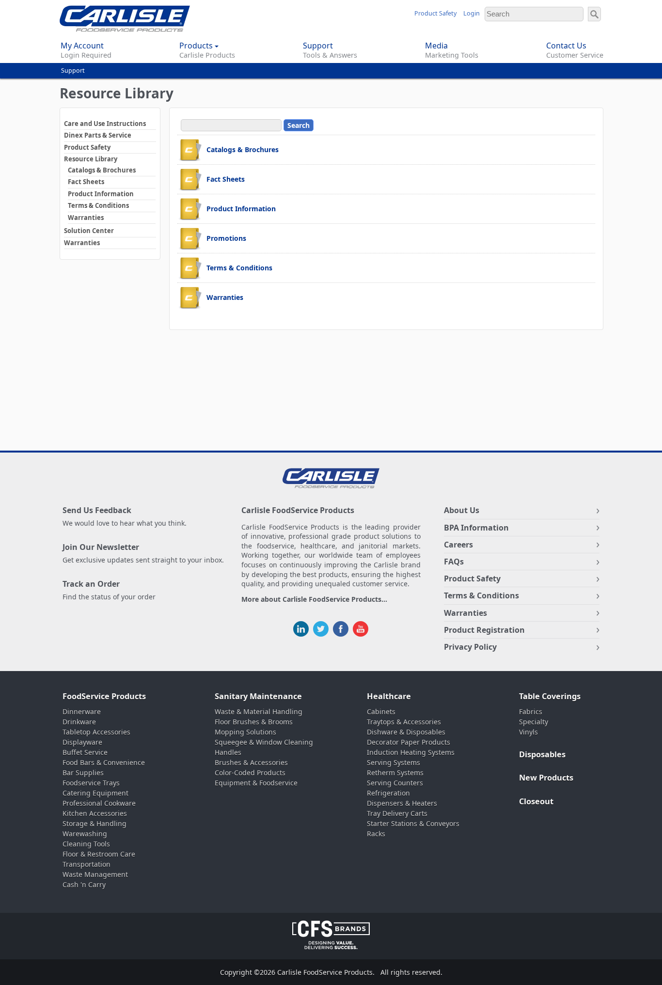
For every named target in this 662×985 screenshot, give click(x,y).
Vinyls (528, 731)
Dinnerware (82, 711)
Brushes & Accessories (251, 762)
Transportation (86, 864)
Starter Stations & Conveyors (413, 823)
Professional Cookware (99, 803)
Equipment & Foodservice (256, 782)
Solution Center (89, 230)
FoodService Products (104, 696)
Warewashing (85, 833)
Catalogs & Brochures (102, 170)
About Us (461, 510)
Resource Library (90, 159)
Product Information (101, 193)
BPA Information (476, 527)
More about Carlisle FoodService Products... (314, 599)
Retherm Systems (395, 772)
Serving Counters (395, 782)
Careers (458, 544)
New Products (546, 777)
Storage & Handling (94, 823)
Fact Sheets (86, 181)
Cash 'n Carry (84, 884)
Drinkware (79, 721)
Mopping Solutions (245, 731)
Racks (376, 833)
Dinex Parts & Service (97, 135)
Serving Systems (393, 762)
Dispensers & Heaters (402, 803)
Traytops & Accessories (404, 721)
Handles (228, 752)
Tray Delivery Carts (397, 813)
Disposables (542, 754)
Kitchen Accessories (95, 813)
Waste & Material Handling (258, 711)
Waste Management (95, 874)
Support (73, 70)
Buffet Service (85, 752)
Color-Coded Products (250, 772)
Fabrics (530, 711)
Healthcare (389, 696)
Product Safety (435, 13)
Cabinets (381, 711)
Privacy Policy (470, 646)
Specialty (533, 721)
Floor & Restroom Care (99, 854)
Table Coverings (550, 696)
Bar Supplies (83, 772)
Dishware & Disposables (406, 731)
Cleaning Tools (86, 843)
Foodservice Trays (91, 782)
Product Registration (484, 630)
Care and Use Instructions (105, 123)
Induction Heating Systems (411, 752)
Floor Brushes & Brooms (254, 721)
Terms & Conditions (98, 205)
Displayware (82, 742)
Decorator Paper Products (408, 742)
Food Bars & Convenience (104, 762)
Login (471, 13)
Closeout (536, 801)
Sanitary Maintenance (258, 696)
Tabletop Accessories (96, 731)
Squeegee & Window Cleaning (264, 742)
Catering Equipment (95, 792)
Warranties (86, 217)
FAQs (454, 561)
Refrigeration (388, 792)
